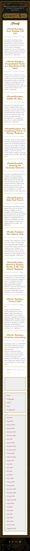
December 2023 (11, 432)
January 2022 (11, 442)
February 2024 (11, 425)
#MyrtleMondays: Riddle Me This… (15, 97)
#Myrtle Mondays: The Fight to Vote (15, 233)
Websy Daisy (17, 546)
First (8, 370)
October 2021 (11, 453)
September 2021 (11, 457)
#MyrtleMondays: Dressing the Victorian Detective (15, 165)
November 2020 (11, 492)
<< (11, 369)
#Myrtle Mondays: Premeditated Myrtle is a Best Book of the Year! (15, 64)
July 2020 (10, 507)
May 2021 (9, 471)
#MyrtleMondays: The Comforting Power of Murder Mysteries (15, 130)
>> (9, 372)
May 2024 (9, 417)
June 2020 (10, 510)
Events (9, 8)
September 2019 (11, 528)
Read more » (17, 54)
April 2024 (10, 421)
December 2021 (11, 446)
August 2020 (10, 503)
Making (18, 8)
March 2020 (10, 521)
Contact (15, 10)
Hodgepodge (10, 399)
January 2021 (10, 485)
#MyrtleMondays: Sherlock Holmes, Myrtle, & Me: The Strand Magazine (15, 265)
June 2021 (10, 467)
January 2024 (11, 428)
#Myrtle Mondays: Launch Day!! (15, 300)
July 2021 (9, 464)
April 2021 (10, 475)
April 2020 (10, 517)
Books (7, 6)
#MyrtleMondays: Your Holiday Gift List (15, 31)
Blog (22, 6)
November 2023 (11, 435)
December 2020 (11, 489)
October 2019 (10, 525)
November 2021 (11, 450)
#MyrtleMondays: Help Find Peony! (15, 198)
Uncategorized (11, 410)
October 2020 (11, 496)
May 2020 (9, 514)
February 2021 (11, 482)
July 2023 (10, 439)
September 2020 (11, 500)
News (23, 36)
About (15, 6)
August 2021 (10, 460)
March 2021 (10, 478)
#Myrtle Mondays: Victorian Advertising (15, 336)
